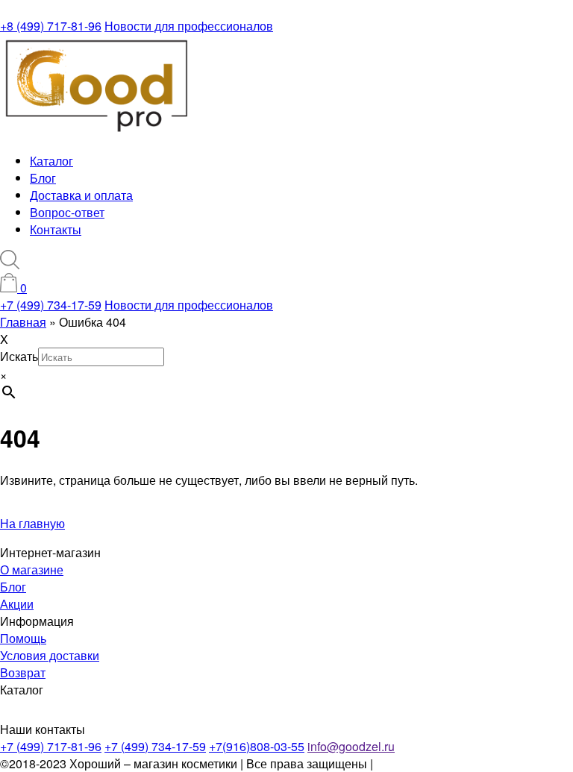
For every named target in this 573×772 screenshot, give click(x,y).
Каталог (51, 160)
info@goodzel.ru (351, 746)
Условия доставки (49, 655)
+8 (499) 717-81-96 (50, 25)
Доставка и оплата (81, 195)
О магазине (31, 569)
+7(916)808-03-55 (256, 746)
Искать (19, 356)
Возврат (23, 672)
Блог (43, 177)
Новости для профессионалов (188, 25)
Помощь (23, 638)
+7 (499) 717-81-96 (50, 746)
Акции (17, 603)
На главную (32, 523)
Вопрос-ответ (67, 212)
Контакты (55, 229)
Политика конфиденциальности (463, 763)
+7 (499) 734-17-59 (50, 304)
